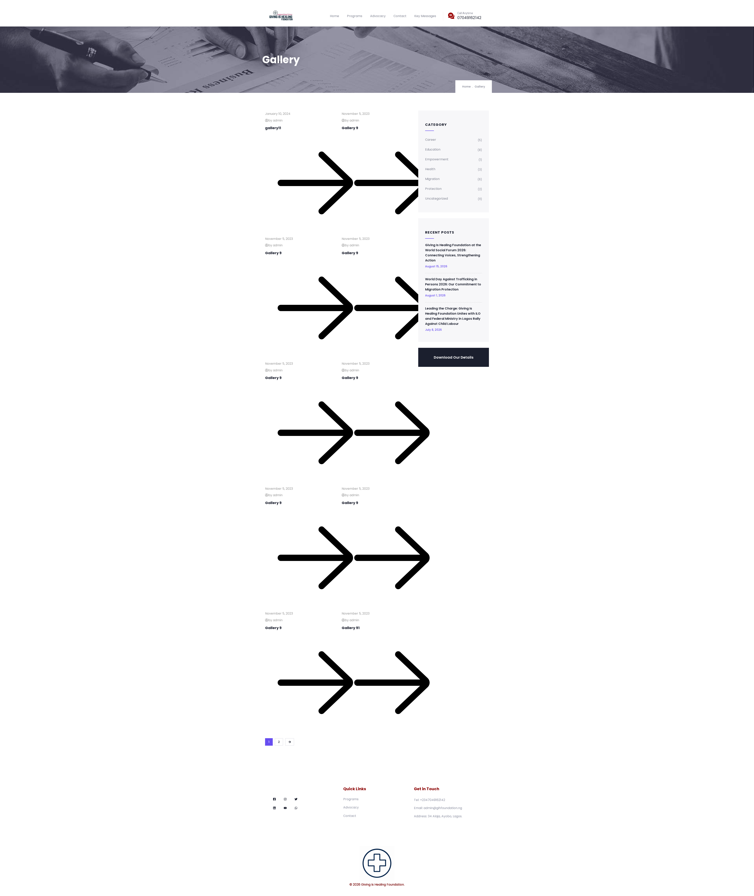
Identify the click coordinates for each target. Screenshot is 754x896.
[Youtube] (285, 808)
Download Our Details (453, 357)
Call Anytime (465, 13)
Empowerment (436, 159)
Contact (399, 16)
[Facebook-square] (274, 799)
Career (430, 139)
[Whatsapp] (296, 808)
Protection (433, 188)
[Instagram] (285, 799)
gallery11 (273, 127)
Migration (432, 179)
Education (432, 149)
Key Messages (425, 16)
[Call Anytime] (451, 16)
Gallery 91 (351, 627)
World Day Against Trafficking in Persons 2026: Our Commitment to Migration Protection (453, 284)
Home (334, 16)
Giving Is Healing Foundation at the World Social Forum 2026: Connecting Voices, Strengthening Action (453, 253)
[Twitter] (296, 799)
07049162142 (469, 17)
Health (430, 169)
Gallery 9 (350, 127)
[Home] (281, 16)
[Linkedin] (274, 808)
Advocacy (378, 16)
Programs (354, 16)
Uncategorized (436, 198)
